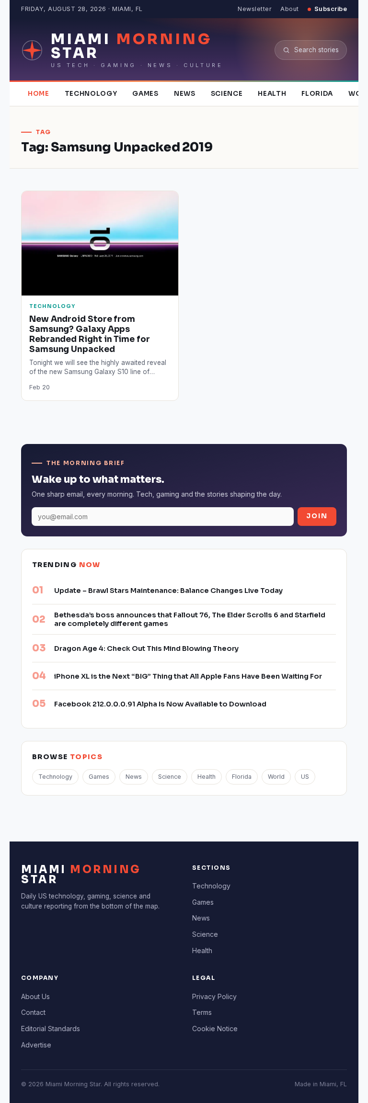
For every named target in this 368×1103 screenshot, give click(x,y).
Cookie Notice (215, 1028)
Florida (317, 94)
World (276, 776)
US (305, 776)
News (185, 94)
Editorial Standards (50, 1028)
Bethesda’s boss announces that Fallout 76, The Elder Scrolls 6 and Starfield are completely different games (189, 619)
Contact (33, 1012)
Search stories (316, 50)
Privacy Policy (214, 996)
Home (38, 94)
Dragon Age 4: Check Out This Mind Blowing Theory (146, 648)
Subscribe (330, 8)
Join (317, 516)
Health (272, 94)
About (289, 8)
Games (145, 94)
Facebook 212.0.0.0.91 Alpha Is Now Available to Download (160, 704)
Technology (91, 94)
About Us (35, 996)
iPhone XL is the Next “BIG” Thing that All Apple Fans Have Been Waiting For (188, 676)
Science (227, 94)
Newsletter (255, 8)
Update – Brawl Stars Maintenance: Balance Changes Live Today (168, 590)
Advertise (36, 1045)
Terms (202, 1012)
